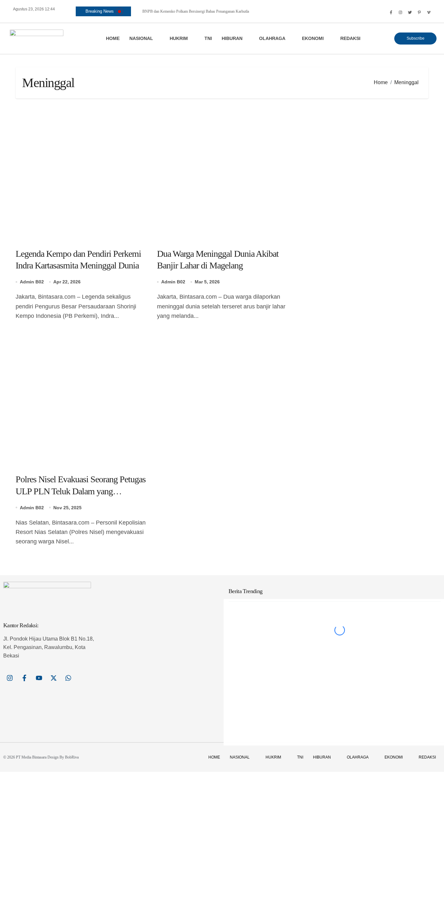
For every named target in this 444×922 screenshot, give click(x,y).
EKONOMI (313, 38)
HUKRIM (179, 38)
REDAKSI (350, 38)
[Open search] (382, 12)
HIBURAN (232, 38)
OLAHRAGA (272, 38)
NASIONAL (141, 38)
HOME (113, 38)
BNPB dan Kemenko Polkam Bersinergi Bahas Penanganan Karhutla (195, 11)
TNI (208, 38)
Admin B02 (32, 281)
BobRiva (72, 757)
